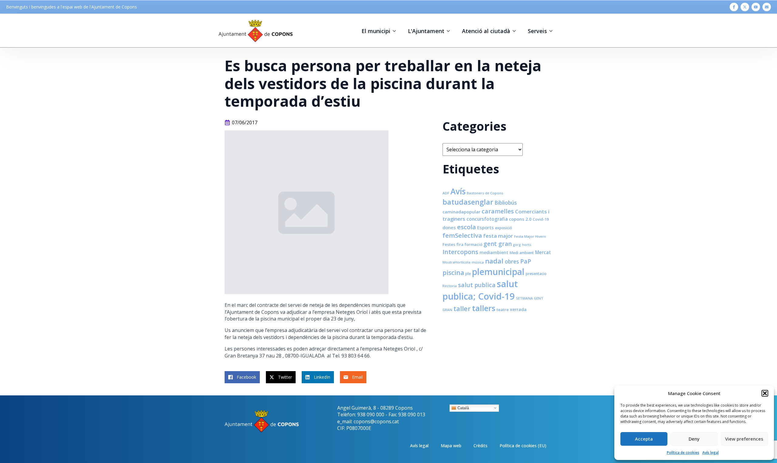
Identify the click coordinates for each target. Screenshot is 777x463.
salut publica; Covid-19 (480, 290)
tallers (483, 308)
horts (526, 244)
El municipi (375, 31)
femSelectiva (462, 235)
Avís (458, 191)
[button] (765, 393)
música (478, 262)
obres (512, 261)
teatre (503, 309)
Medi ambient (522, 252)
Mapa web (451, 445)
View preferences (744, 439)
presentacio (536, 273)
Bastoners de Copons (485, 193)
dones (449, 227)
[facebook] (734, 7)
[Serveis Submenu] (552, 31)
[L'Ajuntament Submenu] (450, 31)
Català (462, 407)
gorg (517, 245)
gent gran (498, 244)
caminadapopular (461, 212)
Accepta (644, 439)
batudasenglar (468, 202)
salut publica (477, 285)
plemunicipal (498, 271)
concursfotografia (487, 219)
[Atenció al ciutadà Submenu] (516, 31)
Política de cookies (683, 452)
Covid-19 (541, 219)
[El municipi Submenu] (396, 31)
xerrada (518, 309)
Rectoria (450, 286)
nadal (494, 261)
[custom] (766, 7)
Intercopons (460, 252)
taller (462, 308)
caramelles (498, 211)
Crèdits (480, 445)
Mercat (543, 252)
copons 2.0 (520, 219)
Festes (449, 244)
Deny (694, 439)
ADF (446, 193)
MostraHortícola (456, 262)
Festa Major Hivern (530, 236)
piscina (453, 272)
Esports (485, 227)
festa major (498, 235)
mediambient (494, 252)
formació (473, 244)
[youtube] (756, 7)
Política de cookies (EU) (523, 445)
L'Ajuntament (426, 31)
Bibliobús (505, 202)
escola (466, 227)
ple (468, 273)
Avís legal (710, 452)
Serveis (537, 31)
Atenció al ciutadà (486, 31)
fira (459, 244)
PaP (525, 261)
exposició (503, 227)
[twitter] (745, 7)
